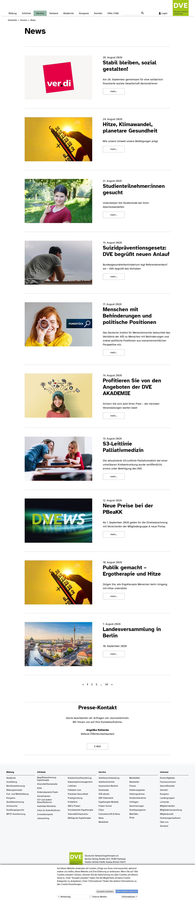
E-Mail (97, 746)
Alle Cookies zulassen (126, 891)
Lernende (164, 802)
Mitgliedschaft (166, 814)
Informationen (128, 896)
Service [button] (40, 13)
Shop (131, 817)
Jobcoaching (43, 818)
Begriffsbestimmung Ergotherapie (47, 778)
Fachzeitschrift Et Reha (109, 814)
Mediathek (103, 822)
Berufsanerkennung (15, 786)
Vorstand (164, 826)
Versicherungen (136, 806)
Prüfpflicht (72, 802)
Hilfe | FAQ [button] (113, 13)
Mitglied (164, 806)
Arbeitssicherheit (106, 782)
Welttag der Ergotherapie (79, 818)
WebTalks (133, 814)
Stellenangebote (137, 790)
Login (164, 13)
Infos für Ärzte (44, 810)
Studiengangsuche (15, 810)
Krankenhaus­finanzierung (80, 778)
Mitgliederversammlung (171, 810)
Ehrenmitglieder (167, 778)
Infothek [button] (26, 13)
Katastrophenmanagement (80, 782)
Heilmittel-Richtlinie (46, 806)
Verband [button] (53, 13)
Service (23, 20)
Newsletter (134, 782)
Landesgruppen (167, 798)
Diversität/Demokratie (47, 784)
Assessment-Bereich (108, 786)
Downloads (104, 790)
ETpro (101, 810)
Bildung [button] (13, 13)
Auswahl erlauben (105, 891)
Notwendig (65, 896)
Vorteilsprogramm (137, 810)
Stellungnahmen (137, 794)
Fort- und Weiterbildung (17, 794)
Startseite (12, 20)
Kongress (10, 798)
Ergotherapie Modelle (109, 802)
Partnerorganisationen (170, 818)
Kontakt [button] (98, 13)
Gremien (164, 790)
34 (106, 684)
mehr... (113, 91)
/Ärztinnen (55, 810)
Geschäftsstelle (167, 786)
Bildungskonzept (14, 790)
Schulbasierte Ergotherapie (80, 810)
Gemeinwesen (43, 796)
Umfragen (133, 802)
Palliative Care (74, 790)
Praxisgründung (75, 798)
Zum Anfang (191, 897)
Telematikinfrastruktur (78, 814)
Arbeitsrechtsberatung (109, 778)
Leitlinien (72, 786)
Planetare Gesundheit (78, 794)
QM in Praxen (74, 806)
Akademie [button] (68, 13)
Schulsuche (11, 806)
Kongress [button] (84, 13)
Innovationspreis (45, 814)
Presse (132, 786)
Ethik (39, 788)
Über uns (164, 822)
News (101, 818)
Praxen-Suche (105, 806)
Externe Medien (99, 896)
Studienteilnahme (137, 798)
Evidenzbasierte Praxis (47, 792)
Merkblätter (134, 778)
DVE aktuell (104, 794)
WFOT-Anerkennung (15, 814)
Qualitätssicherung (15, 802)
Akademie (11, 778)
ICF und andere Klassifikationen (44, 801)
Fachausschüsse (168, 782)
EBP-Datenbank (106, 798)
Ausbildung (11, 782)
